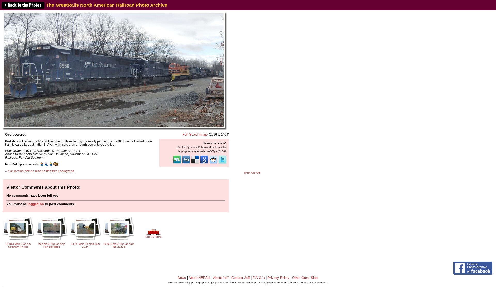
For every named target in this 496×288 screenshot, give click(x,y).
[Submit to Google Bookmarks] (204, 163)
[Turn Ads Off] (252, 172)
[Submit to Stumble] (177, 163)
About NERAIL (200, 278)
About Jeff (221, 278)
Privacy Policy (278, 278)
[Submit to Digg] (186, 163)
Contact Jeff (240, 278)
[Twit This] (222, 163)
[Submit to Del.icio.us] (195, 163)
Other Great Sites (305, 278)
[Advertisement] (252, 91)
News (182, 278)
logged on (36, 204)
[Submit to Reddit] (213, 163)
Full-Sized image (195, 134)
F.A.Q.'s (259, 278)
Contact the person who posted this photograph (41, 171)
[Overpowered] (114, 70)
